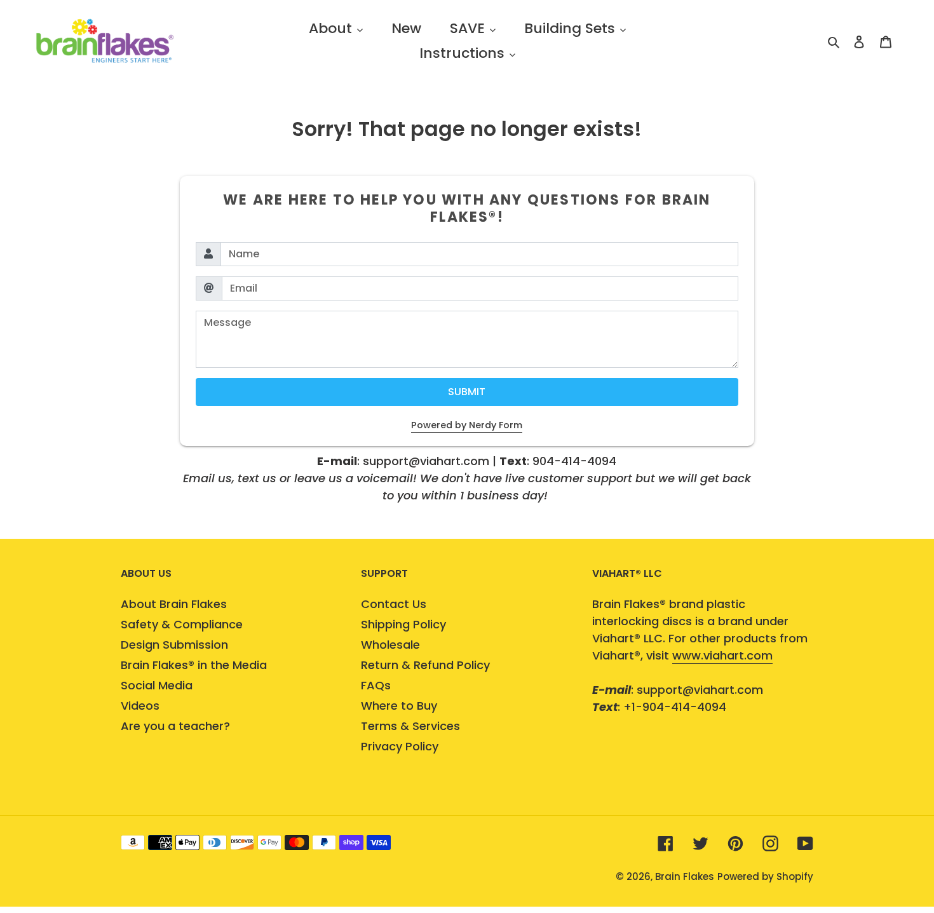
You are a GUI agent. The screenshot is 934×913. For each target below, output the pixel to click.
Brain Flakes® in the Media (194, 665)
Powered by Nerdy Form (466, 425)
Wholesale (390, 645)
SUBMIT (466, 391)
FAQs (376, 685)
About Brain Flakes (174, 604)
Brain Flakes (684, 876)
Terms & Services (410, 726)
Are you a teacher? (175, 726)
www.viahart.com (722, 655)
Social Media (157, 685)
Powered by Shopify (765, 876)
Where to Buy (399, 705)
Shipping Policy (403, 624)
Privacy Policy (399, 746)
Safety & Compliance (182, 624)
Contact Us (393, 604)
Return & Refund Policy (425, 665)
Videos (140, 705)
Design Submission (174, 645)
